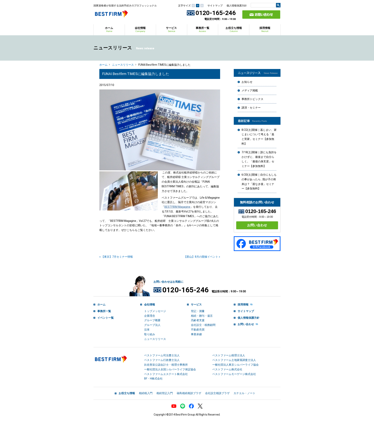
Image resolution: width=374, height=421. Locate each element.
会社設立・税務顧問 (203, 324)
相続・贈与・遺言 (202, 315)
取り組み (149, 334)
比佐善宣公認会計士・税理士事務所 (166, 364)
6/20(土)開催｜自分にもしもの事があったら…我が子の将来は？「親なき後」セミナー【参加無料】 (259, 181)
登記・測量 (198, 311)
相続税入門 (146, 393)
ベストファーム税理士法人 (228, 355)
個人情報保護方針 (237, 5)
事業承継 (196, 334)
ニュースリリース (123, 64)
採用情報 (264, 29)
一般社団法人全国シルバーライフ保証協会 (170, 369)
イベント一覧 (105, 317)
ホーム (109, 29)
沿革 (147, 329)
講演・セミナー (251, 107)
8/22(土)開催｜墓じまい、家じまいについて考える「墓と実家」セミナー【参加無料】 (259, 136)
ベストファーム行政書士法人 (162, 360)
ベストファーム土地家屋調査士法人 (234, 360)
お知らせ (247, 81)
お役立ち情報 (234, 29)
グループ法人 (152, 324)
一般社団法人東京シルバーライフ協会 (235, 364)
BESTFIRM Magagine (177, 206)
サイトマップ (215, 5)
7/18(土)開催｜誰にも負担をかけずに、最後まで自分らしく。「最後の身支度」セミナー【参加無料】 (259, 159)
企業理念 (149, 315)
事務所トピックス (252, 99)
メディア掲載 (250, 90)
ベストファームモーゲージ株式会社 (234, 374)
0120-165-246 (216, 13)
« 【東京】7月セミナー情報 (116, 256)
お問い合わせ (257, 225)
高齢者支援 (198, 320)
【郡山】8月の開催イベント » (202, 256)
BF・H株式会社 (153, 378)
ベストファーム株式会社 (227, 369)
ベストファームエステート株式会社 (166, 374)
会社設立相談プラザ (217, 393)
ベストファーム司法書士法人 (162, 355)
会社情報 (140, 29)
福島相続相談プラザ (189, 393)
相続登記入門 (164, 393)
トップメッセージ (155, 311)
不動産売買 (198, 329)
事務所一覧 (202, 29)
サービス (171, 29)
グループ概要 (152, 320)
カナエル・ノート (244, 393)
